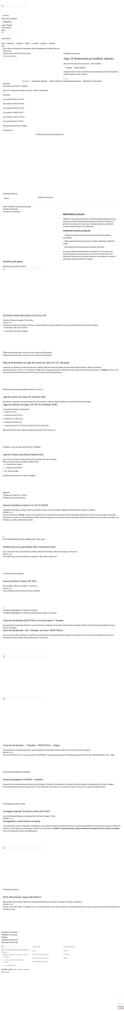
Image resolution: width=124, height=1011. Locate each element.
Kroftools (66, 74)
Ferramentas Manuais (98, 72)
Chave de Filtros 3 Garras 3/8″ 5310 (19, 581)
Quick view (5, 348)
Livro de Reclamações (40, 958)
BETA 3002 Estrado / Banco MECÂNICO (22, 897)
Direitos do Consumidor (40, 954)
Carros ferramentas (37, 625)
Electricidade (59, 784)
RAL (34, 951)
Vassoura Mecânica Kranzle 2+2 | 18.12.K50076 (25, 505)
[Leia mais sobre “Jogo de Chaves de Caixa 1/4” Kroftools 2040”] (5, 438)
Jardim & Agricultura (34, 510)
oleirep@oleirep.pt (55, 372)
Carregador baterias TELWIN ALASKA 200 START (26, 811)
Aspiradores (7, 510)
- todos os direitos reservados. (15, 969)
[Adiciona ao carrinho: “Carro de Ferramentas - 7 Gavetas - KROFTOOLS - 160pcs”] (5, 763)
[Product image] (24, 288)
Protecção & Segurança (73, 902)
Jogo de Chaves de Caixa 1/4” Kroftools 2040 (24, 397)
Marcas (5, 902)
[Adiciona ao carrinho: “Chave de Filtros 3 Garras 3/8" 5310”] (5, 599)
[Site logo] (13, 9)
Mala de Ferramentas (51, 367)
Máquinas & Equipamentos (71, 510)
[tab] (26, 81)
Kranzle (44, 510)
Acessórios (7, 784)
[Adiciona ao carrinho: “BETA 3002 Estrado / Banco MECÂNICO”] (5, 917)
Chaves (78, 72)
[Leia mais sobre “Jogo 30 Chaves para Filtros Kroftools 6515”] (5, 484)
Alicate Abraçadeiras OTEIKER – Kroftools (23, 779)
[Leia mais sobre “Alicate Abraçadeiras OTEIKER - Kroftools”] (5, 795)
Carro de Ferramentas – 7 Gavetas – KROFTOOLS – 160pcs (31, 745)
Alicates (30, 784)
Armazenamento (8, 625)
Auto (73, 72)
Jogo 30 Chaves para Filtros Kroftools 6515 (23, 454)
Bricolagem (7, 401)
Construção (7, 367)
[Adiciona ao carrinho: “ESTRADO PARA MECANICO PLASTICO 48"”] (5, 344)
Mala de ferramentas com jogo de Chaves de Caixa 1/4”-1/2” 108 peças (36, 362)
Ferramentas (86, 72)
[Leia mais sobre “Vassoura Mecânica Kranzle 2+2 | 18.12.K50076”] (5, 528)
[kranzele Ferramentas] (62, 937)
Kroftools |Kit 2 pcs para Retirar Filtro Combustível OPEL (29, 547)
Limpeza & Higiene (54, 510)
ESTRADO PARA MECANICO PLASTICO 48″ (24, 315)
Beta (10, 902)
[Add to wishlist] (5, 339)
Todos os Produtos (13, 48)
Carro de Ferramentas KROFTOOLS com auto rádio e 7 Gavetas (33, 620)
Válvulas (84, 74)
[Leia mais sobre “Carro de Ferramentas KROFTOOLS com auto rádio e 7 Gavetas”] (5, 646)
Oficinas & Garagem (17, 320)
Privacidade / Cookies (40, 961)
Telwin (53, 816)
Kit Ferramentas (25, 48)
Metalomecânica (81, 367)
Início (5, 48)
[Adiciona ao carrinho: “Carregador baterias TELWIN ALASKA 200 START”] (5, 839)
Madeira (57, 401)
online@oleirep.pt (13, 1)
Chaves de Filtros (13, 459)
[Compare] (5, 311)
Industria (24, 510)
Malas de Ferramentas (67, 367)
